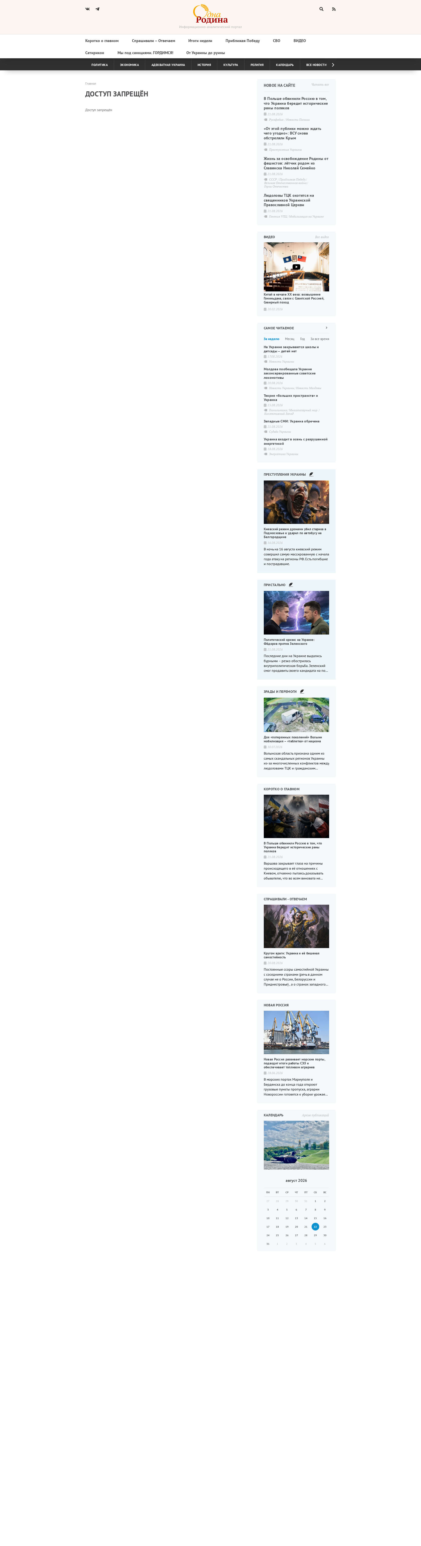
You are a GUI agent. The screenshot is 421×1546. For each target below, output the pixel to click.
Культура (230, 65)
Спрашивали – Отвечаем (153, 40)
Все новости (316, 65)
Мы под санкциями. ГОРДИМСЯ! (145, 52)
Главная (90, 83)
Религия (257, 65)
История (204, 65)
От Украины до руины (205, 52)
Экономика (129, 65)
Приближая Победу (243, 40)
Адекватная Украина (168, 65)
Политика (99, 65)
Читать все (320, 84)
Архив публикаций (315, 1115)
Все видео (322, 237)
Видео (300, 40)
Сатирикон (94, 52)
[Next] (329, 64)
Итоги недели (200, 40)
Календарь (285, 65)
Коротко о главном (102, 40)
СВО (276, 40)
